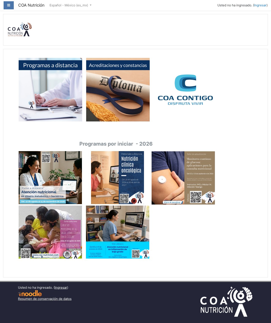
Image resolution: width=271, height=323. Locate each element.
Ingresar (260, 5)
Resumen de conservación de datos (45, 299)
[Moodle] (30, 293)
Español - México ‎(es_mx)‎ (69, 5)
